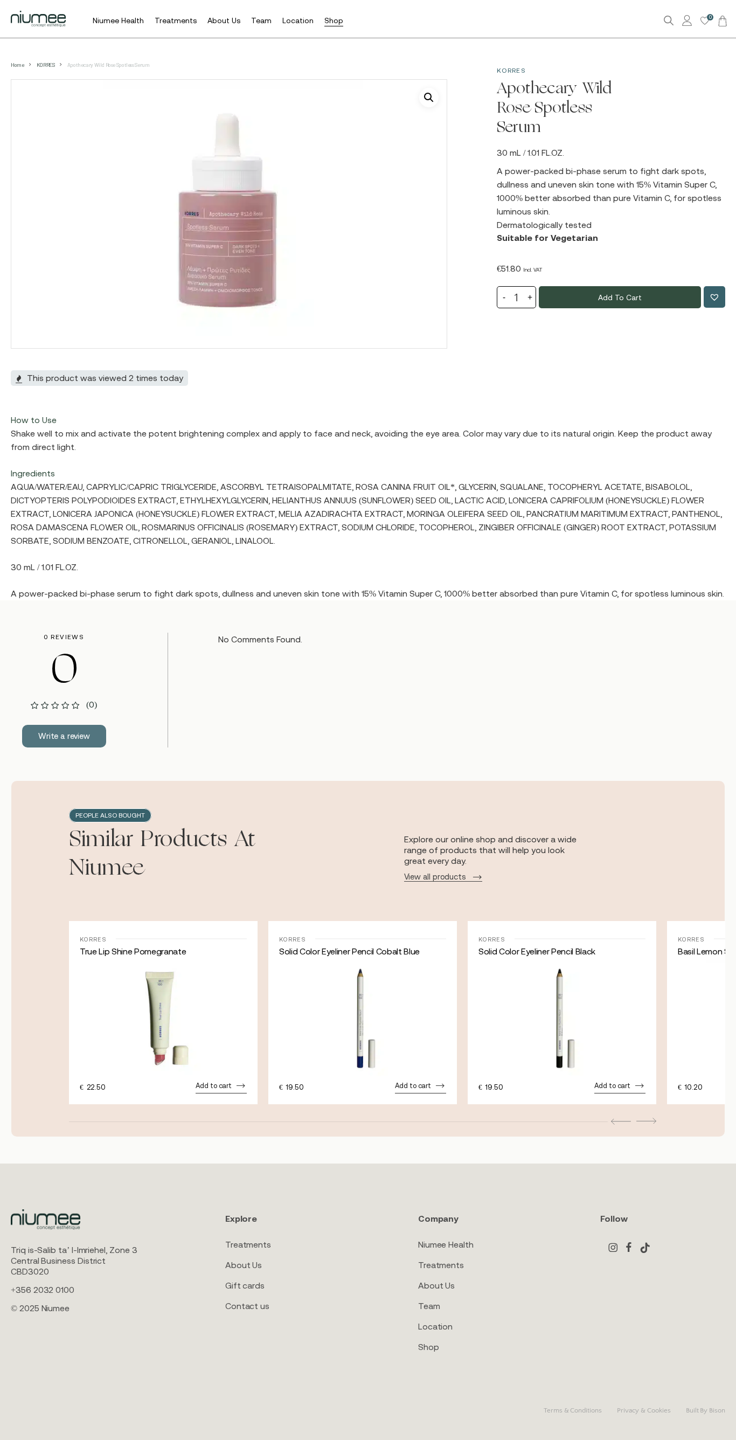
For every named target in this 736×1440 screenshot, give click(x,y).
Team (429, 1306)
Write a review (64, 735)
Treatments (248, 1244)
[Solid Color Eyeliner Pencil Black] (561, 1018)
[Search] (668, 20)
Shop (428, 1347)
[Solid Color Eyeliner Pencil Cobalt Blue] (362, 1018)
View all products (435, 876)
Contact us (247, 1306)
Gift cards (245, 1285)
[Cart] (721, 20)
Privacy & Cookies (644, 1410)
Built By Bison (705, 1410)
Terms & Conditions (573, 1410)
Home (17, 64)
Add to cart (619, 297)
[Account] (689, 20)
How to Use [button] (34, 420)
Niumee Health (446, 1244)
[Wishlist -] (704, 21)
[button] (429, 97)
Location (435, 1326)
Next (646, 1121)
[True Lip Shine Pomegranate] (163, 1018)
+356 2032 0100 (42, 1289)
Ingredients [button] (33, 473)
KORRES (46, 64)
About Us (243, 1265)
